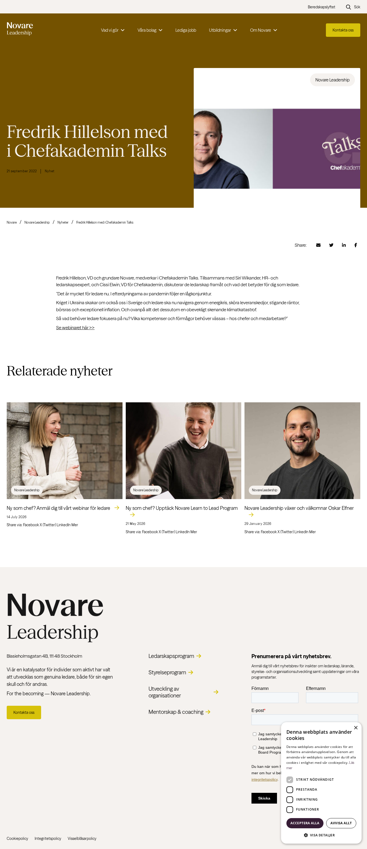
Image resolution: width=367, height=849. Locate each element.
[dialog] (321, 783)
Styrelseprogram (167, 672)
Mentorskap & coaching (176, 711)
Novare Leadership (37, 222)
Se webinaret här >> (75, 327)
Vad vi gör (109, 30)
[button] (321, 835)
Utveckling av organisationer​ (165, 692)
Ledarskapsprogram (171, 656)
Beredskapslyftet (321, 7)
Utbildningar (220, 30)
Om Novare (260, 30)
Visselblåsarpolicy (82, 838)
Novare (12, 222)
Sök (357, 7)
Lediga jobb (185, 30)
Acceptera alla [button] (304, 823)
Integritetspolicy (48, 838)
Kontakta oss (343, 30)
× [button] (356, 728)
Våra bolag (147, 30)
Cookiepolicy (17, 838)
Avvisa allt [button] (341, 823)
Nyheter (63, 222)
